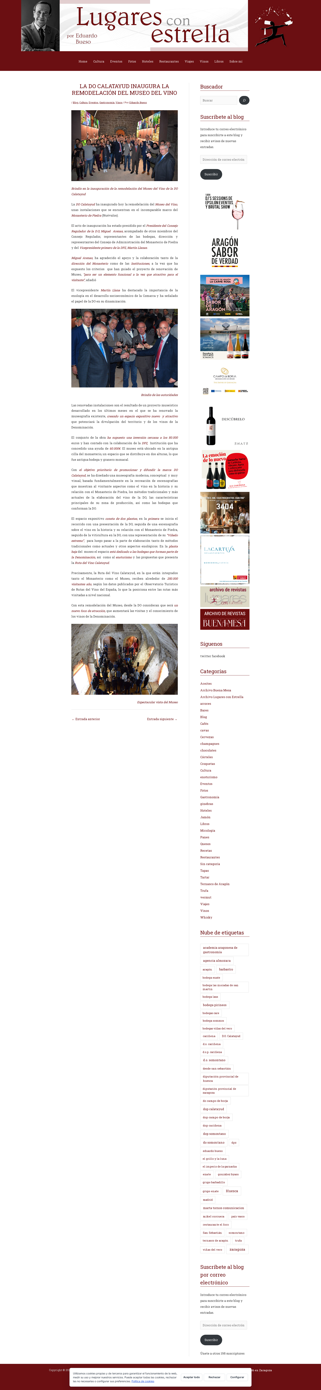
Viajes (189, 61)
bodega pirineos (214, 1005)
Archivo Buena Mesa (215, 690)
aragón (207, 969)
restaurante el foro (216, 1224)
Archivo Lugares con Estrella (221, 697)
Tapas (204, 870)
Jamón (205, 817)
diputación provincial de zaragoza (219, 1090)
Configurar (237, 1377)
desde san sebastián (217, 1068)
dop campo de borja (216, 1117)
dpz (233, 1142)
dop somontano (214, 1134)
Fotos (132, 61)
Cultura (98, 61)
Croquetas (207, 764)
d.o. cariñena (212, 1044)
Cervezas (207, 737)
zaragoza (237, 1249)
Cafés (204, 724)
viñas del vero (212, 1249)
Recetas (206, 850)
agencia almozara (217, 960)
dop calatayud (213, 1109)
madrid (208, 1199)
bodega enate (211, 977)
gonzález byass (228, 1174)
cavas (204, 730)
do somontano (213, 1142)
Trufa (204, 891)
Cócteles (206, 757)
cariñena (209, 1036)
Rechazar (215, 1377)
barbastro (226, 969)
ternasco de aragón (215, 1240)
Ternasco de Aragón (215, 884)
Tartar (204, 877)
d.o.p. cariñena (212, 1052)
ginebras (206, 804)
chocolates (208, 750)
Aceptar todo (191, 1377)
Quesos (205, 844)
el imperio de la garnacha (220, 1166)
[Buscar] (244, 100)
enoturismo (208, 777)
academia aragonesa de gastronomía (220, 950)
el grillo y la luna (214, 1158)
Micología (207, 830)
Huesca (232, 1191)
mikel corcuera (213, 1216)
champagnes (209, 744)
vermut (205, 897)
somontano (236, 1233)
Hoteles (147, 61)
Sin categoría (210, 864)
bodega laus (210, 996)
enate (207, 1174)
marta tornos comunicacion (223, 1208)
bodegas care (211, 1013)
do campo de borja (215, 1101)
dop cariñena (212, 1125)
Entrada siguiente (162, 719)
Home (83, 61)
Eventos (116, 61)
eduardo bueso (213, 1151)
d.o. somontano (214, 1060)
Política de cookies (143, 1381)
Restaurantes (169, 61)
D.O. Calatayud (231, 1036)
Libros (218, 61)
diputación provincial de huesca (220, 1079)
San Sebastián (212, 1233)
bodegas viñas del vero (217, 1028)
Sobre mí (235, 61)
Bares (204, 710)
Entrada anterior (86, 719)
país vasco (238, 1216)
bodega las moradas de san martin (220, 987)
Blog (75, 102)
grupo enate (211, 1191)
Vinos (204, 61)
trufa (238, 1240)
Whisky (206, 917)
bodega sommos (213, 1020)
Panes (204, 837)
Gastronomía (106, 102)
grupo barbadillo (214, 1182)
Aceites (206, 683)
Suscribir (211, 174)
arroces (205, 703)
